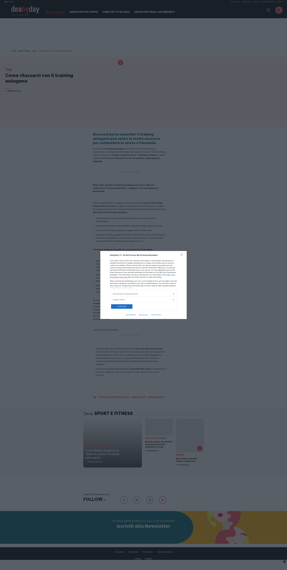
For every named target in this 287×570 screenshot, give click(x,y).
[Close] (182, 255)
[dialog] (143, 285)
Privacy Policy (156, 315)
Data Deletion (131, 315)
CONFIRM (121, 306)
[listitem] (143, 294)
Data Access (143, 315)
